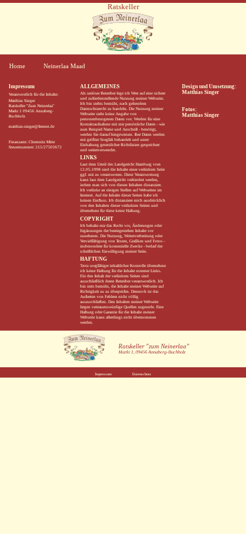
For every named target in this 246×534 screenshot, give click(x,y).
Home (17, 65)
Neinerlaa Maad (64, 65)
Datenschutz (141, 374)
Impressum (103, 374)
